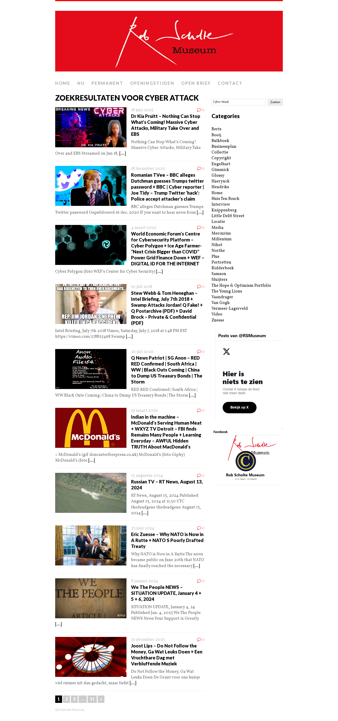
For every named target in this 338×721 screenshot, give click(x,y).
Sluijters (219, 280)
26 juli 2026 (142, 352)
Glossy (218, 176)
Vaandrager (222, 297)
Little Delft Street (228, 216)
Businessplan (224, 147)
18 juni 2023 (142, 110)
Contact (230, 83)
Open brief (196, 83)
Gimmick (220, 170)
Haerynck (220, 181)
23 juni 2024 (142, 528)
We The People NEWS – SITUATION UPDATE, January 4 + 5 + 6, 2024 (166, 593)
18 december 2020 (148, 169)
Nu (81, 83)
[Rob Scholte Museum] (169, 39)
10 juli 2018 (141, 287)
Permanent (107, 83)
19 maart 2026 (144, 411)
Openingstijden (152, 83)
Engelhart (221, 164)
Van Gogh (221, 303)
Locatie (218, 222)
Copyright (221, 158)
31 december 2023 (148, 640)
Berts (216, 129)
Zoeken (275, 102)
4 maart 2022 (143, 228)
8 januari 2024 (144, 581)
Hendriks (220, 187)
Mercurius (221, 233)
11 (92, 698)
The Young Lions (227, 291)
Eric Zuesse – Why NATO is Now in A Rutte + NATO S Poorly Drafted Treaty (167, 540)
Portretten (221, 262)
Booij (216, 135)
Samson (219, 274)
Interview (221, 204)
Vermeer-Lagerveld (230, 309)
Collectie (220, 152)
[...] (122, 153)
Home (62, 83)
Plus (215, 257)
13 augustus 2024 (147, 476)
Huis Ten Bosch (225, 199)
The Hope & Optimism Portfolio (241, 286)
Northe (218, 251)
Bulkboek (220, 141)
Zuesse (218, 320)
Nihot (217, 245)
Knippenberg (224, 210)
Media (217, 228)
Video (217, 314)
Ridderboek (223, 268)
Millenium (222, 239)
